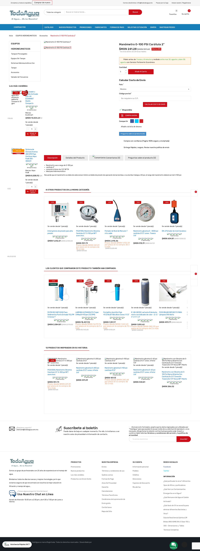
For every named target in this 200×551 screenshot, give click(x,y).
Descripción (52, 158)
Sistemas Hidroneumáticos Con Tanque (23, 65)
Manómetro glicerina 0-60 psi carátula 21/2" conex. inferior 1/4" (144, 372)
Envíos (104, 467)
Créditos (136, 475)
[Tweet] (137, 121)
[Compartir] (132, 121)
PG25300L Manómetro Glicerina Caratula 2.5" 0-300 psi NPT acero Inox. (60, 372)
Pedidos (136, 471)
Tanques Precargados (19, 54)
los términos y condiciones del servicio (160, 433)
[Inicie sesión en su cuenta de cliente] (194, 268)
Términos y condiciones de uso (113, 471)
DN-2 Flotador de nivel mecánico (174, 231)
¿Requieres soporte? (24, 428)
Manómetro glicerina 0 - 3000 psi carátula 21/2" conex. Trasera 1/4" (145, 233)
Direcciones (137, 479)
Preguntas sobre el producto (142, 158)
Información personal (140, 467)
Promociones (76, 467)
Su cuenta (137, 462)
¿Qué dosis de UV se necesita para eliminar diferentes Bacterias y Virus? (176, 510)
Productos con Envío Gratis (81, 479)
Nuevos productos (77, 471)
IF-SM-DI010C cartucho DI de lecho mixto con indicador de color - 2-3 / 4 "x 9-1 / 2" (144, 314)
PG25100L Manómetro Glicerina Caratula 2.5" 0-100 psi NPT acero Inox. (88, 233)
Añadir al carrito (141, 72)
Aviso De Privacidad (109, 483)
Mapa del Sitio (107, 511)
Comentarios (113, 158)
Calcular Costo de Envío (155, 104)
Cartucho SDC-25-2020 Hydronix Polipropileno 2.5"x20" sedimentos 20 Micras (19, 232)
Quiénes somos (107, 475)
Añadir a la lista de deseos (131, 127)
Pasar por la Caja (162, 3)
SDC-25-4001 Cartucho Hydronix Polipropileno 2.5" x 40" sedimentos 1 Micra (18, 99)
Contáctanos (107, 507)
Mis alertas (137, 487)
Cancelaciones (107, 491)
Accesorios (15, 72)
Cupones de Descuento (141, 483)
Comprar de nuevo (42, 3)
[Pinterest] (141, 121)
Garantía (105, 487)
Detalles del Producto (75, 158)
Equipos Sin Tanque (18, 59)
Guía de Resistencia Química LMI (175, 518)
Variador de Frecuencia (19, 77)
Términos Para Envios (110, 495)
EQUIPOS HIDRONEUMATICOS (20, 46)
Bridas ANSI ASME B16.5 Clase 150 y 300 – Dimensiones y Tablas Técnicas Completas (176, 526)
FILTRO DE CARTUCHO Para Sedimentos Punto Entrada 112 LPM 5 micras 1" (61, 314)
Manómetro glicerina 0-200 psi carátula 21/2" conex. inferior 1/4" (87, 370)
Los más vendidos (77, 475)
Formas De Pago (108, 479)
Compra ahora (129, 115)
